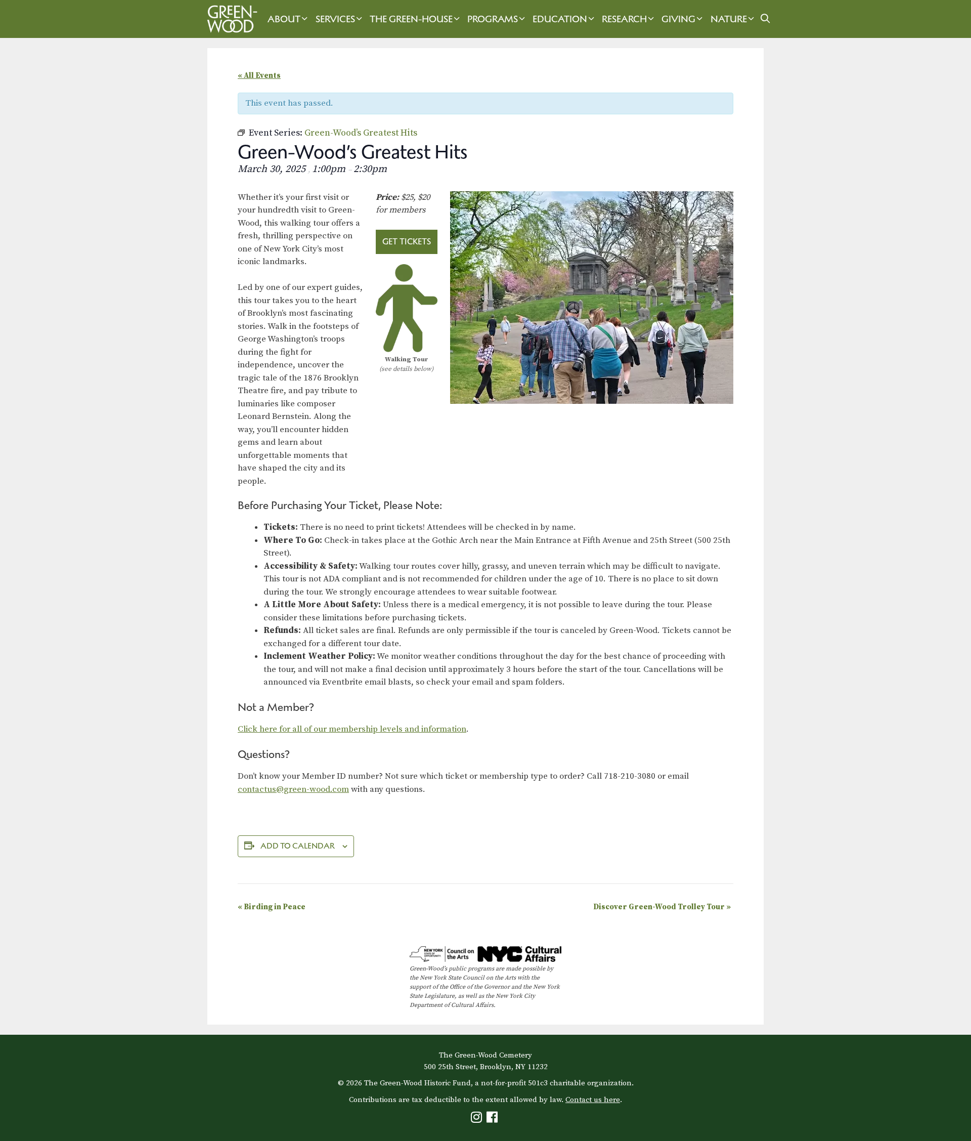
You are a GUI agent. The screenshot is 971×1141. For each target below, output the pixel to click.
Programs (492, 19)
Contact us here (592, 1100)
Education (560, 19)
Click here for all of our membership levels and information (352, 729)
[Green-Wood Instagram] (477, 1119)
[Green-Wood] (229, 19)
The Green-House (411, 19)
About (284, 19)
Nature (729, 19)
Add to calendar (297, 846)
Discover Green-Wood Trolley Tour (662, 907)
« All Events (259, 75)
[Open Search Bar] (765, 19)
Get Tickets (406, 241)
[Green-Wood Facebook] (493, 1119)
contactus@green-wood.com (293, 789)
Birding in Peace (271, 907)
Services (335, 19)
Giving (678, 19)
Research (624, 19)
